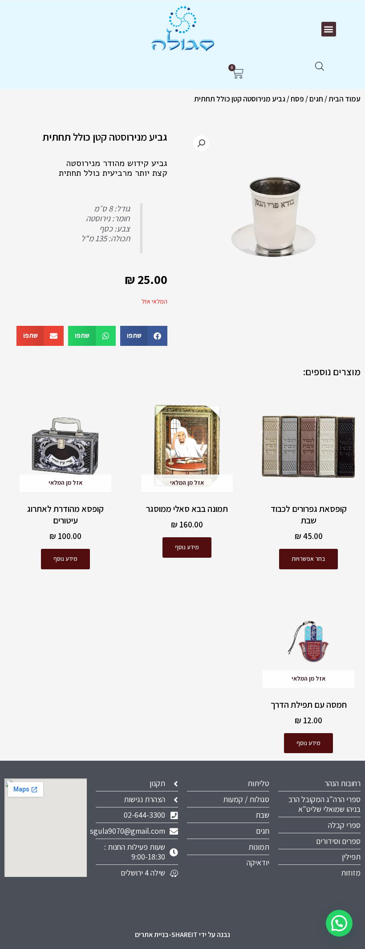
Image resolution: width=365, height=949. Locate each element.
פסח (297, 99)
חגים (316, 99)
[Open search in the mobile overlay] (319, 66)
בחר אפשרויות (308, 559)
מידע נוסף (187, 547)
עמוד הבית (344, 99)
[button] (328, 29)
